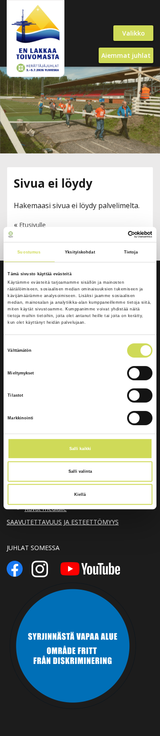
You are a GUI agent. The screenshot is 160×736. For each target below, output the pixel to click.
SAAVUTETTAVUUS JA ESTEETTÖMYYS (63, 522)
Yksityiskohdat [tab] (80, 252)
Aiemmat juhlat (126, 55)
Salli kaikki (80, 448)
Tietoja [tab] (131, 252)
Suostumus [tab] (28, 252)
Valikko (133, 33)
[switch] (139, 373)
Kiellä (80, 494)
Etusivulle (32, 225)
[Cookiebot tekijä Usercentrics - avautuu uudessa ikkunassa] (114, 234)
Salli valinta (80, 471)
